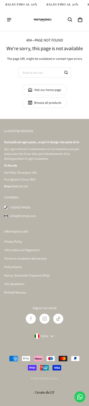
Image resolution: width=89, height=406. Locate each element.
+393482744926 (20, 207)
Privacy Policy (13, 241)
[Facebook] (31, 319)
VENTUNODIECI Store (45, 378)
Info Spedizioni (14, 284)
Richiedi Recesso (15, 292)
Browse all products (47, 103)
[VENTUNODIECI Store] (44, 19)
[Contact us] (79, 396)
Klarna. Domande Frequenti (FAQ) (27, 275)
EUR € (44, 336)
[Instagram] (44, 319)
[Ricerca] (66, 73)
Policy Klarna (13, 267)
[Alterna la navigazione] (9, 20)
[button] (70, 20)
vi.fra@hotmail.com (23, 216)
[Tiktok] (58, 319)
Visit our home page (47, 90)
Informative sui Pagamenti (21, 250)
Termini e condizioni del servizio (25, 258)
